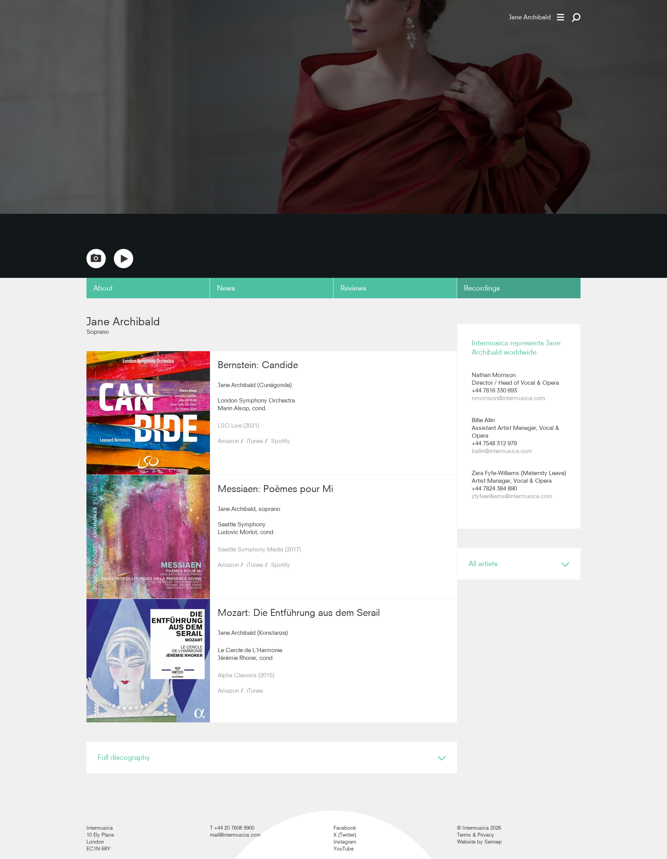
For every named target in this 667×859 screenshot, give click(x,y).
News (226, 288)
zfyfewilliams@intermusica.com (512, 496)
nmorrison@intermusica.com (508, 398)
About (103, 288)
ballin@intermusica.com (502, 451)
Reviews (353, 288)
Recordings (482, 288)
